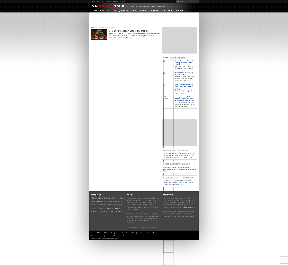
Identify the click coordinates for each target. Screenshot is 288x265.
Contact (108, 1)
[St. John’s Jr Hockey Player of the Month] (99, 34)
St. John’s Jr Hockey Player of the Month (128, 30)
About (93, 1)
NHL (128, 10)
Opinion (143, 10)
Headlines (166, 57)
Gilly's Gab (109, 201)
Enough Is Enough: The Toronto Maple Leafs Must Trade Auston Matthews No (184, 98)
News (111, 205)
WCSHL (118, 211)
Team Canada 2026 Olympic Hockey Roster (151, 6)
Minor (93, 205)
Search (122, 1)
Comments (181, 57)
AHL (115, 10)
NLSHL (102, 10)
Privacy (115, 1)
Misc (135, 10)
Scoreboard (153, 10)
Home (94, 10)
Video (163, 10)
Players (108, 208)
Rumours (94, 211)
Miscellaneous (101, 205)
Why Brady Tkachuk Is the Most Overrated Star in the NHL (184, 86)
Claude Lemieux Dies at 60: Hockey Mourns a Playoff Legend (184, 62)
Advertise (100, 1)
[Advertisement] (144, 18)
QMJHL (116, 208)
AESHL (93, 198)
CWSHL (106, 198)
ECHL (113, 198)
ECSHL (109, 10)
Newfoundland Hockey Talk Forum (182, 157)
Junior (122, 10)
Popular (173, 57)
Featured (100, 201)
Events (170, 10)
